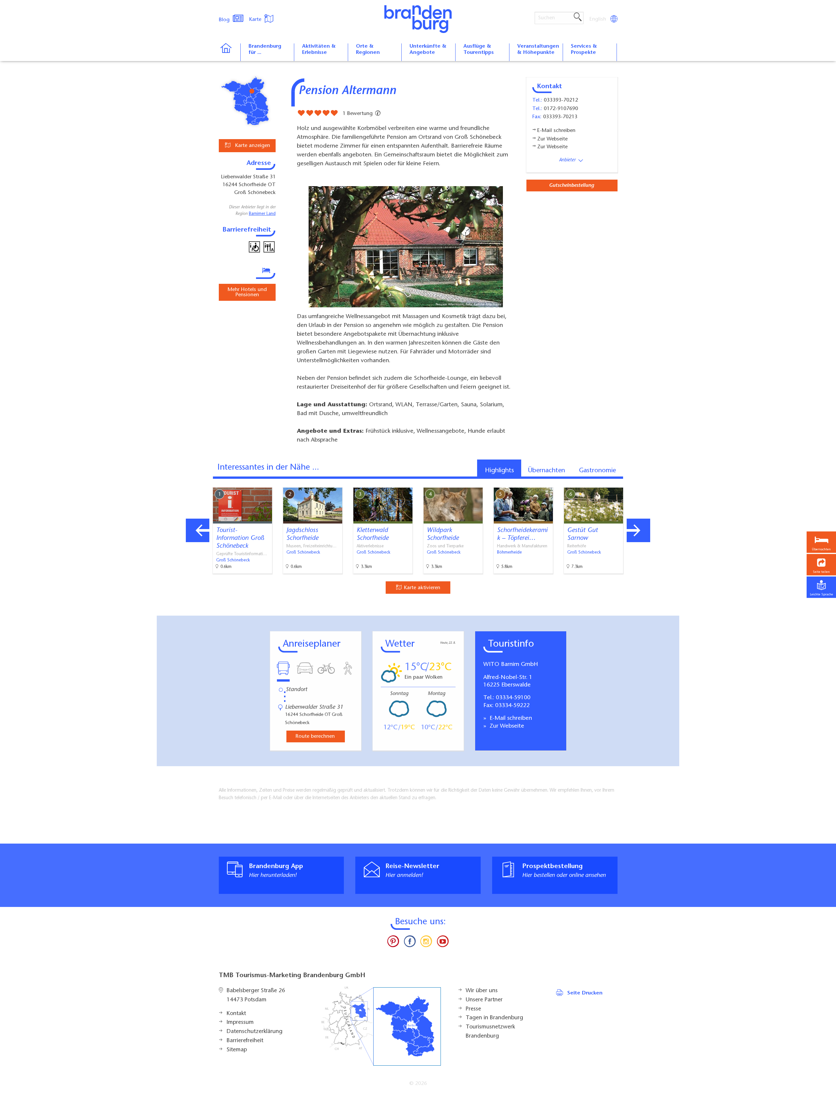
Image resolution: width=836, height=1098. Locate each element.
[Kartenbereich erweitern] (673, 482)
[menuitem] (598, 19)
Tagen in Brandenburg (494, 1018)
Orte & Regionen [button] (368, 49)
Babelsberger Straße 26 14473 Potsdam (256, 995)
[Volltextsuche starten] (578, 17)
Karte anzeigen (251, 145)
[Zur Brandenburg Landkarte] (381, 1026)
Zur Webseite (506, 726)
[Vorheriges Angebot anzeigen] (197, 530)
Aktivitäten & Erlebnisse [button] (319, 49)
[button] (821, 564)
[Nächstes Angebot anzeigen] (638, 530)
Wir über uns (482, 991)
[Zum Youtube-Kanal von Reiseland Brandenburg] (442, 943)
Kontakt (236, 1014)
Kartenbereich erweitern (641, 482)
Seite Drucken (585, 993)
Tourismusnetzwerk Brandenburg (490, 1031)
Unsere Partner (484, 1000)
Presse (473, 1009)
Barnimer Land (262, 214)
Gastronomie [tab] (597, 470)
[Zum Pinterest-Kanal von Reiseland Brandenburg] (393, 943)
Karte (256, 19)
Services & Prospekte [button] (584, 49)
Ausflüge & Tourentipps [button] (478, 49)
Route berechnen (315, 736)
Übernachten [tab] (546, 470)
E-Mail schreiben (510, 718)
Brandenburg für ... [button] (265, 49)
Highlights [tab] (499, 470)
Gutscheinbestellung (571, 185)
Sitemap (237, 1050)
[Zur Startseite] (229, 52)
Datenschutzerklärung (254, 1032)
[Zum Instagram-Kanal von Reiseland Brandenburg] (426, 943)
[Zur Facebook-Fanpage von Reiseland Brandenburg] (410, 943)
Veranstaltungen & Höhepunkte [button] (538, 49)
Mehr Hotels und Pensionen (247, 292)
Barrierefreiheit (245, 1041)
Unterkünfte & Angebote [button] (428, 49)
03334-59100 (513, 698)
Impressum (240, 1022)
